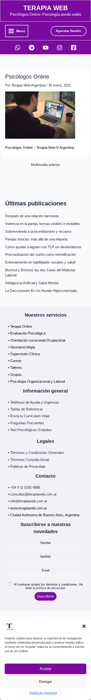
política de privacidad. (51, 588)
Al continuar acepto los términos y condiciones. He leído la (48, 586)
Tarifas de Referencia (26, 409)
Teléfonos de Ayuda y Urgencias (34, 402)
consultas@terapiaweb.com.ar (33, 494)
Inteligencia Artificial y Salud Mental (31, 283)
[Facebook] (74, 48)
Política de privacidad (43, 693)
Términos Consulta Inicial (29, 460)
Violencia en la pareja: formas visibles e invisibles (42, 224)
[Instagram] (60, 48)
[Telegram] (32, 48)
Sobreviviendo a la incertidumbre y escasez (38, 231)
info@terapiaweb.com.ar (28, 501)
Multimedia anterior (45, 165)
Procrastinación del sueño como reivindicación (40, 254)
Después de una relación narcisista (32, 216)
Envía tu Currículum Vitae (29, 416)
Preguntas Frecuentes (27, 423)
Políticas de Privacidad (27, 466)
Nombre (45, 543)
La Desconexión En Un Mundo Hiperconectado (41, 291)
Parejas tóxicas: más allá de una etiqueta (36, 239)
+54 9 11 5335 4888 (25, 487)
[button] (84, 626)
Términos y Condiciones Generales (37, 453)
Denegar (45, 682)
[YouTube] (46, 48)
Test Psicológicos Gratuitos (31, 430)
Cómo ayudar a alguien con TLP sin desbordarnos (43, 247)
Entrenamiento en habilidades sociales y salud (40, 262)
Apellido (45, 556)
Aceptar (46, 669)
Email (45, 570)
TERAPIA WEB (45, 8)
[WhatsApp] (18, 48)
